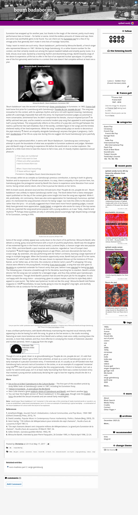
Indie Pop (109, 140)
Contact (107, 407)
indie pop (108, 359)
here (86, 391)
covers (106, 340)
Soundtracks (109, 152)
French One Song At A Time (50, 174)
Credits (107, 405)
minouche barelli (61, 451)
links (106, 437)
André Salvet (45, 206)
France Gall (90, 106)
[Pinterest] (118, 42)
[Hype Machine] (122, 38)
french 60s (41, 451)
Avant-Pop (108, 126)
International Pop (111, 142)
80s (113, 159)
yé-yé (106, 354)
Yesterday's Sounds (112, 156)
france (35, 451)
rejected (74, 267)
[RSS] (111, 42)
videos (89, 451)
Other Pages (109, 409)
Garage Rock (109, 136)
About (106, 398)
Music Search (109, 400)
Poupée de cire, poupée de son (67, 109)
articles (22, 451)
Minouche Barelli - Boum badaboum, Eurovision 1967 (51, 103)
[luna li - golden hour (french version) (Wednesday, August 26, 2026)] (128, 86)
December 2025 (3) (111, 420)
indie (106, 357)
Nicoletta (10, 267)
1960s (10, 451)
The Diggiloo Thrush (32, 174)
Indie (106, 138)
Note (16, 367)
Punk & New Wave (111, 149)
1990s (106, 361)
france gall (108, 366)
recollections (16, 134)
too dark (90, 267)
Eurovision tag (70, 39)
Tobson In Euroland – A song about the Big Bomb (29, 389)
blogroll (107, 439)
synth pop (108, 380)
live (54, 451)
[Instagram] (118, 38)
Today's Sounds (110, 154)
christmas (108, 352)
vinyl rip (36, 341)
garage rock (109, 370)
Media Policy (109, 402)
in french (48, 451)
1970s (106, 350)
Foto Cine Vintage (53, 327)
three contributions (58, 106)
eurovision (29, 451)
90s (116, 159)
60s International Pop (114, 145)
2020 (106, 382)
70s (109, 159)
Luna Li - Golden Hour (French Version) (116, 82)
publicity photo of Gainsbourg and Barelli (48, 391)
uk (105, 345)
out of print (70, 451)
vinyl (93, 451)
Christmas (108, 129)
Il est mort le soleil (57, 264)
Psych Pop (108, 147)
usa (105, 343)
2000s (106, 347)
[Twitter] (114, 38)
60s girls (16, 451)
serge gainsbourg (81, 451)
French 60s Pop (18, 447)
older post (64, 394)
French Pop (108, 131)
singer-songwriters (112, 368)
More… (107, 386)
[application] (51, 83)
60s (11, 447)
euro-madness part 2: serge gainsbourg (26, 467)
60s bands (108, 373)
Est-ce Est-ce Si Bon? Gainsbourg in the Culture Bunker (32, 383)
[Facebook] (114, 42)
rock (106, 375)
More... (107, 423)
